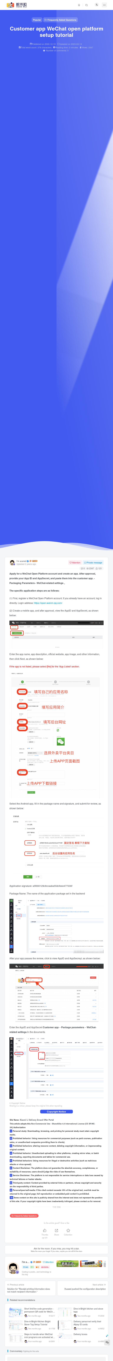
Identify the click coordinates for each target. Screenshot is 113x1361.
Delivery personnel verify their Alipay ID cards (87, 1323)
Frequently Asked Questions (25, 1215)
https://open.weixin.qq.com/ (48, 603)
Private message (94, 562)
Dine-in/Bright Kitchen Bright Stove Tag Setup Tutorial (37, 1323)
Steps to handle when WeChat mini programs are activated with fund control (39, 1337)
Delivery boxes (80, 1334)
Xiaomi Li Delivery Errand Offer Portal (37, 1120)
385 (26, 1267)
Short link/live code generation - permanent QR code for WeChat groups (39, 1311)
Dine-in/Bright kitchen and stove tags (88, 1310)
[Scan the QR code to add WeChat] (107, 1342)
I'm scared (21, 561)
